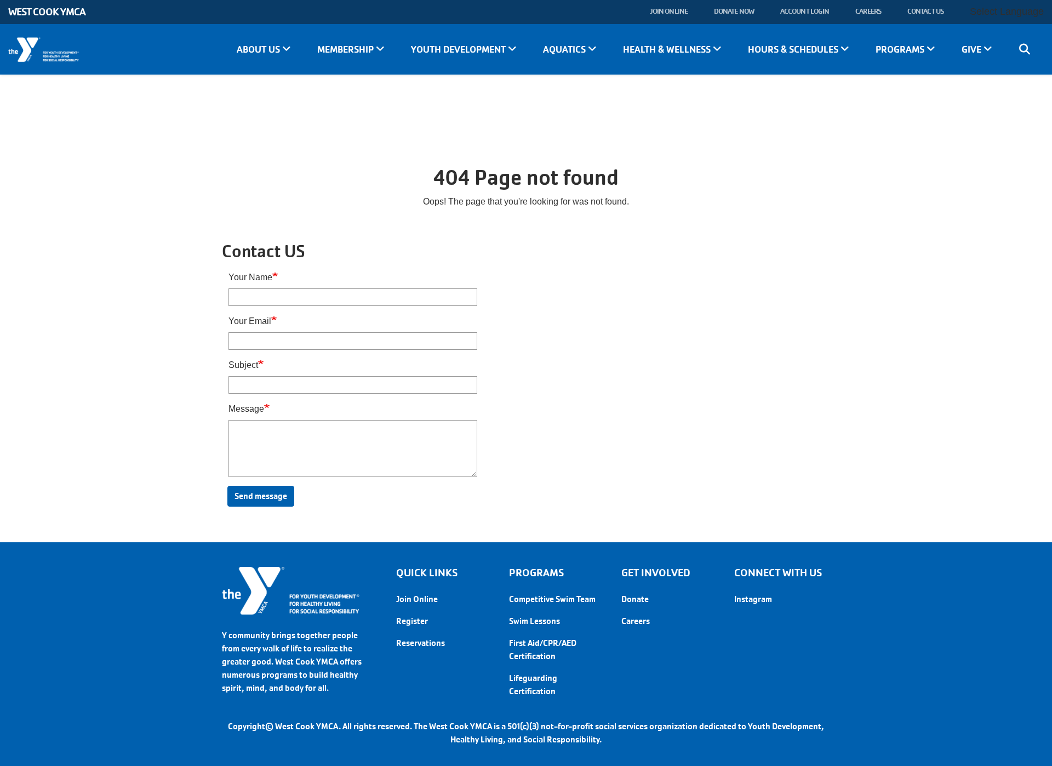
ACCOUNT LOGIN (804, 11)
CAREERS (868, 11)
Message (246, 408)
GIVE (973, 49)
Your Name (250, 277)
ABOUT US (259, 49)
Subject (243, 365)
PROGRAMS (901, 49)
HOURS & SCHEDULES (794, 49)
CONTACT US (925, 11)
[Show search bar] (1025, 49)
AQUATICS (565, 49)
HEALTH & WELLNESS (668, 49)
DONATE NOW (734, 11)
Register (412, 621)
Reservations (420, 643)
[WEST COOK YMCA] (87, 50)
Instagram (753, 599)
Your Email (249, 321)
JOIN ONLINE (669, 11)
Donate (635, 599)
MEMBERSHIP (346, 49)
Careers (635, 621)
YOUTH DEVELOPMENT (459, 49)
